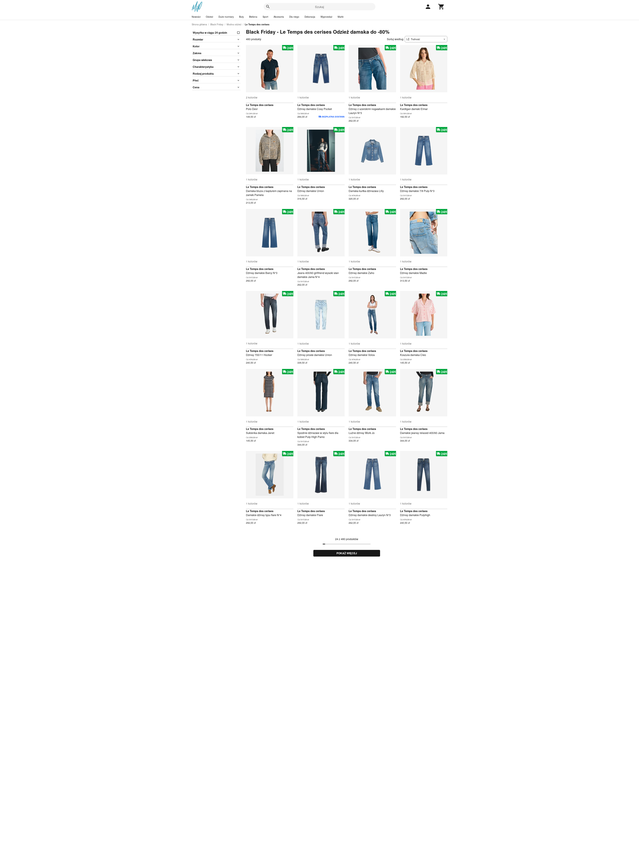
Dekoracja (310, 16)
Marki (340, 16)
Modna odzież (234, 24)
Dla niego (294, 16)
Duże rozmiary (226, 16)
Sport (265, 16)
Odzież (209, 16)
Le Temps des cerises (259, 105)
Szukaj (319, 6)
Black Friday (216, 24)
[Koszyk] (441, 6)
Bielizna (253, 16)
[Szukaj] (268, 6)
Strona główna (199, 24)
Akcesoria (279, 16)
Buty (241, 16)
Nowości (196, 16)
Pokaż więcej (346, 553)
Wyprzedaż (326, 16)
